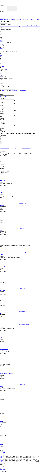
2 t (1, 96)
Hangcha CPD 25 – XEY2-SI (4, 349)
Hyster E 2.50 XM (2, 180)
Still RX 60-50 (1, 460)
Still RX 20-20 (1, 457)
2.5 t (2, 96)
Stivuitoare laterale (33, 19)
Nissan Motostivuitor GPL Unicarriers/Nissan (6, 373)
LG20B (1, 230)
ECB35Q (1, 386)
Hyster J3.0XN (2, 162)
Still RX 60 (1, 456)
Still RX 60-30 (1, 459)
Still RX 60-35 (1, 461)
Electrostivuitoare (3, 19)
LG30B (1, 218)
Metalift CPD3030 (2, 241)
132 (2, 452)
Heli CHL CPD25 (2, 313)
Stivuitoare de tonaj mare (13, 19)
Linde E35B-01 (2, 444)
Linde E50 (1, 421)
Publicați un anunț (2, 451)
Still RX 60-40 (2, 205)
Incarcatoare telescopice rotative (19, 19)
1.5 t (0, 96)
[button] (20, 15)
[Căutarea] (12, 8)
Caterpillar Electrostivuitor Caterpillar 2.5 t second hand (8, 360)
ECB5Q (1, 337)
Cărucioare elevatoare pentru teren (27, 19)
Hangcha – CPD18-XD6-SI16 (4, 397)
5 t (5, 96)
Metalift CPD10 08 (2, 192)
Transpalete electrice (7, 19)
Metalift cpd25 (2, 254)
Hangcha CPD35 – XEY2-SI (4, 326)
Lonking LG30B (2, 278)
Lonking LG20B (2, 290)
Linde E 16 (1, 458)
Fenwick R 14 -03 (2, 266)
